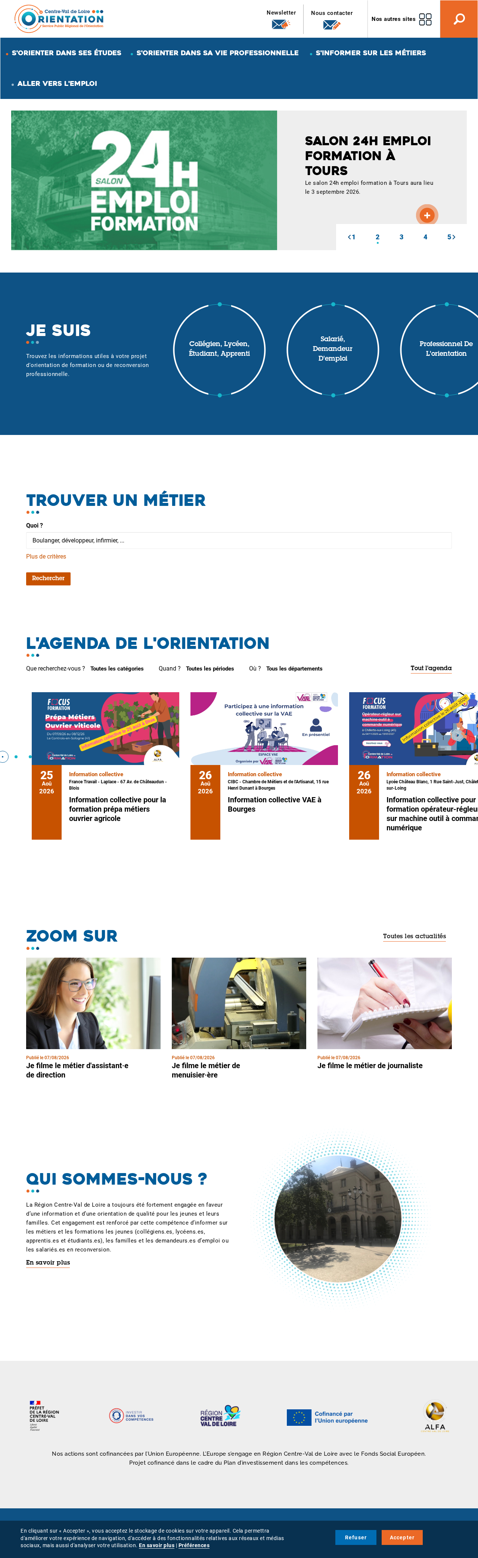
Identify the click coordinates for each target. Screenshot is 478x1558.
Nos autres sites (394, 19)
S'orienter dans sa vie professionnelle (218, 53)
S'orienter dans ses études (66, 53)
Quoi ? (34, 525)
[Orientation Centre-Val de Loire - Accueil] (59, 18)
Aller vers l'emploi (57, 83)
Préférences (194, 1545)
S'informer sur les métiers (371, 53)
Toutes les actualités (414, 937)
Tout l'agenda (431, 669)
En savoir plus (48, 1263)
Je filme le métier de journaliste (370, 1065)
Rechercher (48, 579)
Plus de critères (46, 556)
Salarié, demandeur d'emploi (333, 349)
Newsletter (281, 12)
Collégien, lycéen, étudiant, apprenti (219, 349)
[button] (349, 237)
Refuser (356, 1537)
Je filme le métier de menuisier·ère (206, 1070)
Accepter (402, 1537)
